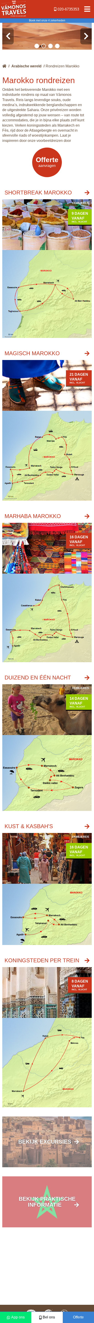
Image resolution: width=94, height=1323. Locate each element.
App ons (18, 1317)
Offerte (78, 1317)
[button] (36, 46)
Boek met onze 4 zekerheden (47, 20)
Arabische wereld (26, 66)
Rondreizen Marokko (62, 66)
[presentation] (8, 36)
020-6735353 (68, 9)
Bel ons (49, 1317)
